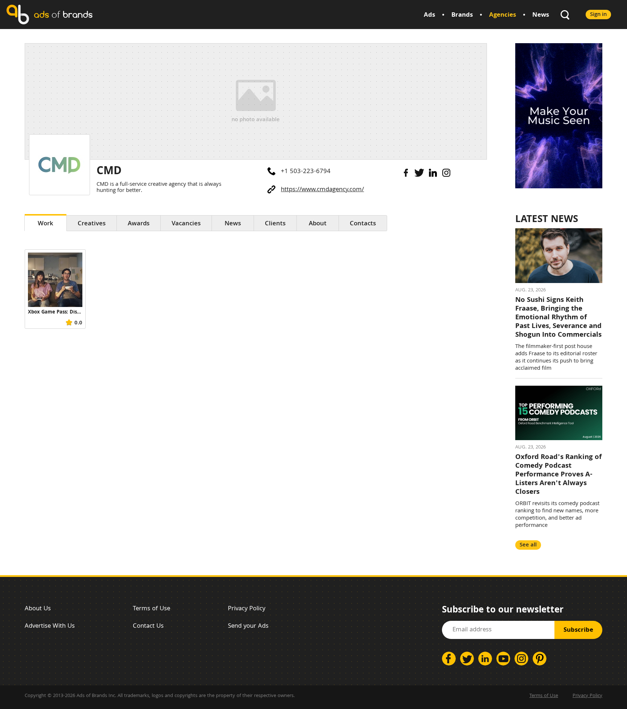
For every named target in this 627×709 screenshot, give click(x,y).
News (540, 15)
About (318, 224)
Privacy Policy (246, 609)
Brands (462, 15)
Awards (138, 224)
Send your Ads (248, 626)
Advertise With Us (50, 626)
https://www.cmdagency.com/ (322, 190)
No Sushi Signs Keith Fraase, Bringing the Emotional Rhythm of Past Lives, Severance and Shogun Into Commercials (558, 318)
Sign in (598, 14)
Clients (275, 224)
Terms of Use (151, 609)
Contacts (363, 224)
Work (45, 224)
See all (528, 545)
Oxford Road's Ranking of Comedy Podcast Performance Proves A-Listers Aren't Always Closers (558, 475)
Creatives (92, 224)
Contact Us (148, 626)
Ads (429, 15)
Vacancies (186, 224)
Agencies (502, 15)
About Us (38, 609)
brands (63, 14)
